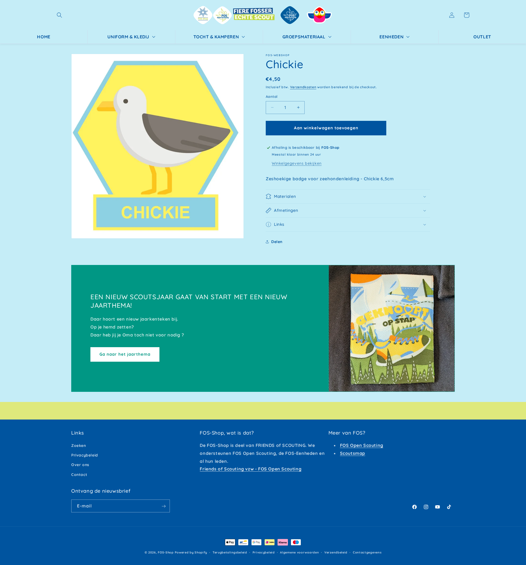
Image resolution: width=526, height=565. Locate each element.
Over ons (80, 465)
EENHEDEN (391, 36)
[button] (59, 15)
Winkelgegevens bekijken (297, 163)
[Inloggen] (452, 15)
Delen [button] (276, 241)
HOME (43, 36)
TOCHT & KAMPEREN (216, 36)
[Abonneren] (164, 506)
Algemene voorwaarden (299, 552)
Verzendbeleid (335, 552)
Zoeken (78, 445)
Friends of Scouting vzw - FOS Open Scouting (250, 469)
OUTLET (482, 36)
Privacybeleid (84, 455)
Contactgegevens (367, 552)
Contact (79, 474)
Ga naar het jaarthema (124, 354)
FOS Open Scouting (361, 445)
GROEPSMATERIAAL (303, 36)
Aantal (272, 96)
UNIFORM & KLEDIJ (128, 36)
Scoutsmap (352, 453)
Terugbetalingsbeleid (230, 552)
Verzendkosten (303, 87)
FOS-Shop (166, 552)
